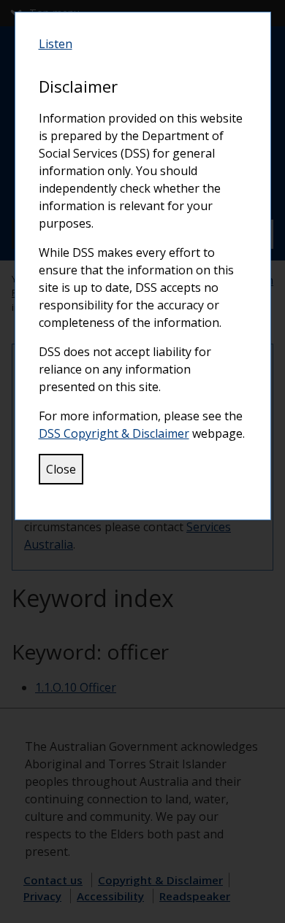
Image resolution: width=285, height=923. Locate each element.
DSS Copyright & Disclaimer (114, 433)
